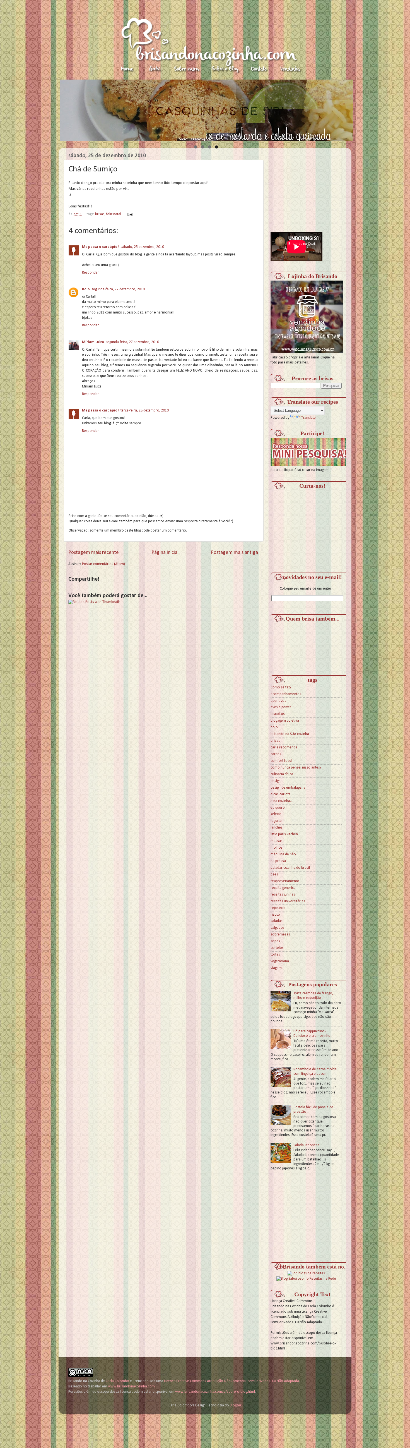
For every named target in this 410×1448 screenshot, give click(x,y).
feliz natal (113, 214)
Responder (90, 272)
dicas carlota (281, 794)
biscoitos (278, 714)
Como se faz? (281, 687)
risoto (275, 914)
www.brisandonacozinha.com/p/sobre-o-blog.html (215, 1392)
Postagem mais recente (93, 552)
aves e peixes (281, 707)
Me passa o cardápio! (100, 247)
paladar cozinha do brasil (290, 868)
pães (274, 874)
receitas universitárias (288, 901)
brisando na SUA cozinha (290, 734)
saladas (277, 921)
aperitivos (278, 701)
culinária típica (282, 774)
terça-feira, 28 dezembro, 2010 (144, 410)
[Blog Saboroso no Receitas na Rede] (306, 1279)
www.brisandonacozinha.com (131, 1386)
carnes (276, 754)
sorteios (277, 948)
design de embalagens (288, 787)
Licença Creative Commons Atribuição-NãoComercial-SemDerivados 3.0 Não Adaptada (231, 1381)
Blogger (235, 1405)
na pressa (278, 861)
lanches (277, 827)
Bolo (86, 289)
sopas (275, 941)
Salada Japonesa (306, 1145)
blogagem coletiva (285, 720)
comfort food (281, 761)
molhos (277, 847)
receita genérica (283, 888)
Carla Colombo (117, 1381)
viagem (276, 968)
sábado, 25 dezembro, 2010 (142, 247)
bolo (274, 727)
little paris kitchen (284, 834)
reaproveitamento (285, 881)
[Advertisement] (312, 187)
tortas (275, 954)
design (276, 781)
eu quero (278, 808)
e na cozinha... (282, 801)
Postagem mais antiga (234, 552)
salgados (277, 928)
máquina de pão (283, 854)
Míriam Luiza (93, 342)
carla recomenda (284, 747)
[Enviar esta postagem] (129, 214)
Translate (308, 418)
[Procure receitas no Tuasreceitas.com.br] (306, 1273)
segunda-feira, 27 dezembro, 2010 (118, 289)
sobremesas (280, 934)
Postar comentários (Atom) (103, 564)
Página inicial (165, 552)
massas (277, 841)
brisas (100, 214)
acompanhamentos (286, 694)
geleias (276, 814)
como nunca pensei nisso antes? (296, 767)
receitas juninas (283, 894)
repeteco (278, 908)
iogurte (276, 821)
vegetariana (280, 961)
